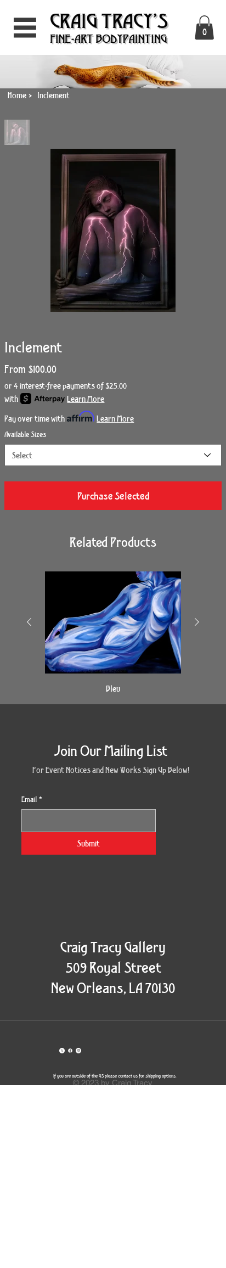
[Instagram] (78, 1050)
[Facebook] (70, 1050)
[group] (113, 633)
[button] (204, 27)
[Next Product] (197, 622)
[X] (62, 1050)
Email (31, 799)
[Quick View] (113, 622)
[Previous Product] (29, 622)
